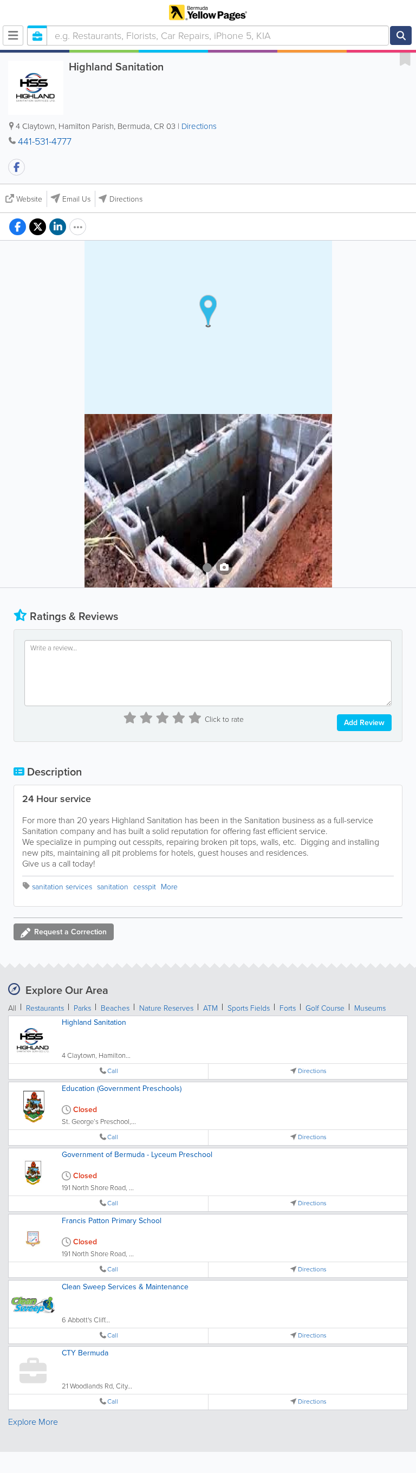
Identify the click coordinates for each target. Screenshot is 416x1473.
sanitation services (62, 887)
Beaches (115, 1008)
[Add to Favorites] (405, 58)
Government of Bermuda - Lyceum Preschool (137, 1154)
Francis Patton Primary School (111, 1220)
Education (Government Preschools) (121, 1088)
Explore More (33, 1422)
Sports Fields (248, 1008)
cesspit (144, 887)
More (169, 887)
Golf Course (325, 1008)
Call (112, 1071)
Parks (82, 1008)
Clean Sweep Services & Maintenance (125, 1287)
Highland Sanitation (94, 1022)
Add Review (364, 722)
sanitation (112, 887)
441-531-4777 (45, 141)
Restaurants (45, 1008)
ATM (210, 1008)
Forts (288, 1008)
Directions (199, 126)
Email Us (76, 199)
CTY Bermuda (85, 1353)
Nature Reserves (166, 1008)
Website (29, 199)
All (12, 1008)
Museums (370, 1008)
